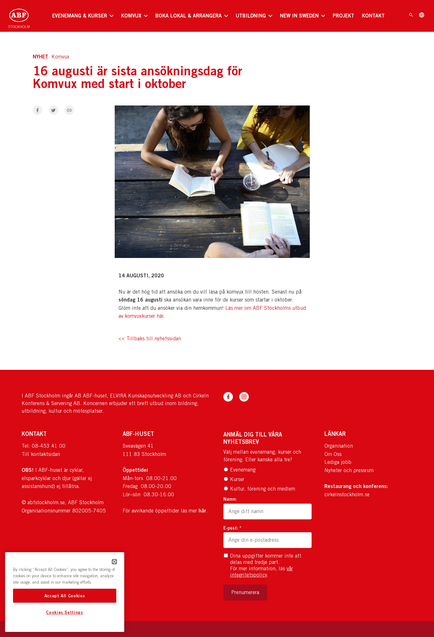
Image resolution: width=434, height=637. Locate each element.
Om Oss (333, 454)
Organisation (338, 446)
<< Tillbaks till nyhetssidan (150, 338)
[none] (83, 15)
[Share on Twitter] (53, 110)
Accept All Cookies (64, 595)
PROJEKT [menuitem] (343, 15)
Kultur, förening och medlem (262, 489)
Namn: (230, 499)
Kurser (237, 479)
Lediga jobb (337, 462)
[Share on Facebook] (37, 110)
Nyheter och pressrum (349, 470)
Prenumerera (245, 592)
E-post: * (232, 528)
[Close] (114, 562)
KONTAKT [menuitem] (373, 15)
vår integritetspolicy (261, 572)
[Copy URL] (69, 110)
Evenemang (242, 470)
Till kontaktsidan (41, 454)
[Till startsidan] (19, 16)
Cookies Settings (64, 612)
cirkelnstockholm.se (347, 494)
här (202, 510)
